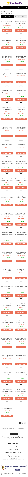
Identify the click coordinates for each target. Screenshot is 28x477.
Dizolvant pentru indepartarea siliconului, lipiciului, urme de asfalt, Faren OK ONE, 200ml (21, 108)
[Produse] (2, 7)
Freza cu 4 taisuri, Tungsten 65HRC (21, 252)
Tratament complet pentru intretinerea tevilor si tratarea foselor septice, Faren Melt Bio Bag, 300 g (21, 127)
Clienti (13, 446)
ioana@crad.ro (15, 458)
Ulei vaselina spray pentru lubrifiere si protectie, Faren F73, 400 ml (7, 390)
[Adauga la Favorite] (7, 34)
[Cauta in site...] (26, 7)
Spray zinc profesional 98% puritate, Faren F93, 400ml (21, 179)
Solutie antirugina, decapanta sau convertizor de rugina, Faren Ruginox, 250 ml (7, 108)
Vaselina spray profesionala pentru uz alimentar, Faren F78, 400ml (21, 213)
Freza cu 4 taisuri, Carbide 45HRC (7, 252)
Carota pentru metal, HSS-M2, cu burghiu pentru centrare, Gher (21, 56)
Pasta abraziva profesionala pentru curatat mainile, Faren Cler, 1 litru (21, 270)
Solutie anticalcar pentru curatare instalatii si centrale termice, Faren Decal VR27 (21, 145)
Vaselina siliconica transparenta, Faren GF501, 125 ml (7, 304)
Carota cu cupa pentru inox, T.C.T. (7, 22)
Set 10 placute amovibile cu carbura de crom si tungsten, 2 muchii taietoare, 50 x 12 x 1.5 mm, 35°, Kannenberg (7, 407)
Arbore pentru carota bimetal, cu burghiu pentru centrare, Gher (21, 91)
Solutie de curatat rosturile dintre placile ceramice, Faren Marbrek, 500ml (7, 233)
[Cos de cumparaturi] (22, 7)
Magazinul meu (13, 443)
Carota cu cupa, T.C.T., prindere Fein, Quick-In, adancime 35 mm (21, 338)
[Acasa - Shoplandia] (14, 3)
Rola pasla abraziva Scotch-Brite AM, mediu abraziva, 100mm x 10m (7, 56)
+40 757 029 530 (15, 456)
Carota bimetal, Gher (21, 73)
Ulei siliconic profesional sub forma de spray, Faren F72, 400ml (7, 213)
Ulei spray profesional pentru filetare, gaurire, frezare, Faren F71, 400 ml (7, 287)
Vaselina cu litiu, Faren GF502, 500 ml (21, 304)
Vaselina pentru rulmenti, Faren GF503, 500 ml (7, 321)
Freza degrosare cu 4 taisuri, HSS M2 (7, 270)
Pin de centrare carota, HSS (7, 356)
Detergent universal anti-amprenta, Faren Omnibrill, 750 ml (21, 356)
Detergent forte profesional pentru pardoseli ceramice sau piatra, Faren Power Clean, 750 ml (7, 373)
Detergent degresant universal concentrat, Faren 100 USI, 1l (21, 196)
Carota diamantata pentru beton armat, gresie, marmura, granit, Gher (21, 39)
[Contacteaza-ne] (18, 7)
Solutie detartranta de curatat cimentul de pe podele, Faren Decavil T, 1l (7, 39)
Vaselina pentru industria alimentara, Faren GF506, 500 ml (21, 321)
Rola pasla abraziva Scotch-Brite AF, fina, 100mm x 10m (21, 162)
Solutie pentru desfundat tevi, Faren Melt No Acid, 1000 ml (7, 74)
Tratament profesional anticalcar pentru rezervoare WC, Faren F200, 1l (21, 22)
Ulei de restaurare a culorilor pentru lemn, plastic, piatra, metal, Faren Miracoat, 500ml (21, 373)
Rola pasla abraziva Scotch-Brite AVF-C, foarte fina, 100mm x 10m (7, 162)
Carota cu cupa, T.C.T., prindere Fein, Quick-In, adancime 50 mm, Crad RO (7, 338)
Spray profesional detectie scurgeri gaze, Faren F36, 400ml (7, 179)
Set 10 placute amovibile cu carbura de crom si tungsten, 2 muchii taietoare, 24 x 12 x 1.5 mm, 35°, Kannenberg (21, 390)
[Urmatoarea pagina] (25, 423)
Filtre (8, 16)
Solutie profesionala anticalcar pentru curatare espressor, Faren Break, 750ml (7, 145)
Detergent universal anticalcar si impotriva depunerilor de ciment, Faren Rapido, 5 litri (7, 196)
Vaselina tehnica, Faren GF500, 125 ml (21, 287)
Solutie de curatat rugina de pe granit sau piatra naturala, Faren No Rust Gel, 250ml (7, 91)
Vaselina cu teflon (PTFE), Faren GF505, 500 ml (7, 127)
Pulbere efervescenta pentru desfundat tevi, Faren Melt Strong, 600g (21, 233)
